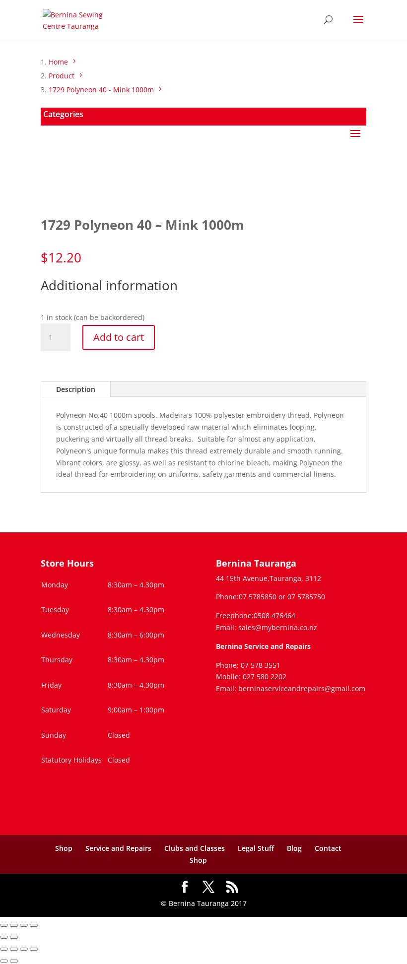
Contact (328, 848)
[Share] (24, 925)
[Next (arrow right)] (14, 937)
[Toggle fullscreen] (14, 925)
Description (75, 389)
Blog (294, 848)
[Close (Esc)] (34, 925)
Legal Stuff (256, 848)
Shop (63, 848)
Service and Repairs (118, 848)
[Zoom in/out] (4, 925)
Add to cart (118, 337)
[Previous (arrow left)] (4, 937)
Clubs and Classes (194, 848)
